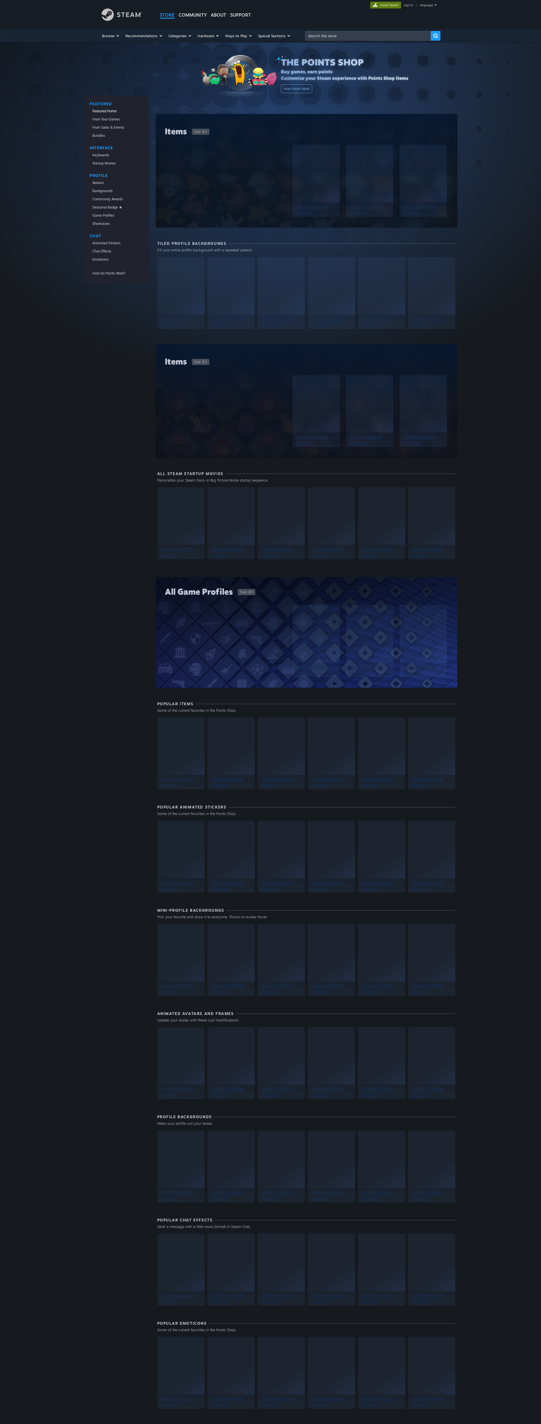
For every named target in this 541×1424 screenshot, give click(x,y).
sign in (408, 5)
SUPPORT (240, 15)
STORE (167, 15)
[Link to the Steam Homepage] (121, 19)
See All (200, 131)
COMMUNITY (193, 15)
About (218, 15)
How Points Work (296, 89)
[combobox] (368, 36)
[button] (111, 35)
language (426, 5)
